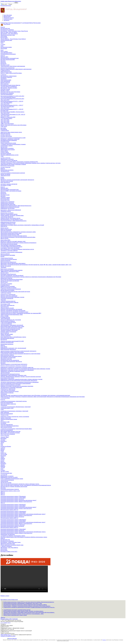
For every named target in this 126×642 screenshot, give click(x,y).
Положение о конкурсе (6, 77)
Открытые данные (5, 197)
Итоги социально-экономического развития (11, 270)
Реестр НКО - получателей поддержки (10, 432)
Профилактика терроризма (7, 203)
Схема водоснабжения (6, 323)
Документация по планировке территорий (11, 387)
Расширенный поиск (6, 5)
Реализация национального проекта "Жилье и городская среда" (16, 515)
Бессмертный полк (5, 28)
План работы (4, 346)
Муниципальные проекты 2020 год (9, 518)
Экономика (3, 267)
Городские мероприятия (15, 22)
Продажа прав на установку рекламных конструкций (14, 486)
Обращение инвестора (6, 358)
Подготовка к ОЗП (5, 304)
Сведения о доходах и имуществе (9, 160)
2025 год (3, 492)
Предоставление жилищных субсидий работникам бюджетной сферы (18, 237)
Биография (3, 128)
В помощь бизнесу (5, 285)
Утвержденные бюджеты (7, 258)
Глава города (4, 126)
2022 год (3, 503)
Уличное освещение (5, 335)
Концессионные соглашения (8, 321)
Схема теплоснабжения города (8, 322)
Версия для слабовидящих (14, 1)
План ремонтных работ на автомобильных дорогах (13, 337)
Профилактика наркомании (7, 201)
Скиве (2, 451)
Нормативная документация (8, 534)
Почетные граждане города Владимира (10, 91)
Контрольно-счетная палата (7, 165)
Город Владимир (8, 15)
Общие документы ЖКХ (7, 334)
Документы (6, 20)
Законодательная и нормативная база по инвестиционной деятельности (18, 351)
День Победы (7, 24)
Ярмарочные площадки (6, 278)
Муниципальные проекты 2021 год (9, 509)
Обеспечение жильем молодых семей (10, 234)
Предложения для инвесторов (8, 357)
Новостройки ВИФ (5, 240)
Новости (3, 27)
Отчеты (2, 178)
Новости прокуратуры (6, 229)
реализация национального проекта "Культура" (12, 499)
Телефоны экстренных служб (8, 223)
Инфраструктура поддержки (8, 286)
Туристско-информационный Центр (10, 425)
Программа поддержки (6, 283)
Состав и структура (5, 134)
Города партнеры (5, 435)
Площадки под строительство (8, 294)
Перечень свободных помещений (9, 295)
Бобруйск (3, 462)
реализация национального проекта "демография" (13, 505)
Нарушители (4, 339)
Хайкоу (2, 457)
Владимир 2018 (4, 110)
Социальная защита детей (7, 408)
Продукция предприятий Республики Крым (12, 279)
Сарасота (3, 447)
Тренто (2, 442)
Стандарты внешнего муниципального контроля (13, 172)
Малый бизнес (7, 16)
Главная (3, 22)
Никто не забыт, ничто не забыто (9, 32)
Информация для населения (7, 208)
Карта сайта (9, 618)
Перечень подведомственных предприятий (11, 309)
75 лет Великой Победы (27, 22)
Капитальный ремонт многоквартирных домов (12, 326)
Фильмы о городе (5, 90)
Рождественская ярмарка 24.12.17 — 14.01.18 (12, 109)
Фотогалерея (4, 36)
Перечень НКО (4, 57)
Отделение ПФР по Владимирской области (11, 246)
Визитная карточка (5, 133)
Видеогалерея (37, 22)
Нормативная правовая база (7, 67)
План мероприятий (5, 81)
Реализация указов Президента (8, 274)
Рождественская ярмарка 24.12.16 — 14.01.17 (12, 105)
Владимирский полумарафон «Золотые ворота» (12, 111)
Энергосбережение (5, 318)
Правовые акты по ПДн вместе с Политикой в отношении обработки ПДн (19, 161)
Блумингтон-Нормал (6, 446)
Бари (2, 443)
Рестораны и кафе (5, 421)
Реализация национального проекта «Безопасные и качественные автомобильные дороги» (23, 531)
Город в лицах (4, 51)
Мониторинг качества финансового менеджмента (13, 263)
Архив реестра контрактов (7, 480)
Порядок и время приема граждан (9, 214)
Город (6, 22)
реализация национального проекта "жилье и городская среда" (16, 508)
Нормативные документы (7, 170)
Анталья (3, 467)
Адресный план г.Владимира (8, 390)
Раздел (10, 4)
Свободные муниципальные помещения (11, 289)
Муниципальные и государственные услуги (12, 219)
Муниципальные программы (8, 255)
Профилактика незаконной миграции (10, 207)
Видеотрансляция (5, 198)
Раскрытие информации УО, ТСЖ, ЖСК (11, 319)
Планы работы (4, 150)
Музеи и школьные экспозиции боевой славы (12, 545)
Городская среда (5, 306)
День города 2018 (5, 113)
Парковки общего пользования (8, 331)
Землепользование (5, 372)
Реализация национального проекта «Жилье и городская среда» (16, 533)
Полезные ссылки (5, 64)
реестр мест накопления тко (7, 305)
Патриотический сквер (6, 40)
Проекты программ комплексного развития (11, 327)
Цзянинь (3, 458)
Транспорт (3, 299)
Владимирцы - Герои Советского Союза (10, 542)
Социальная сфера (5, 398)
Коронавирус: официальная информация (11, 209)
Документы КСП (5, 171)
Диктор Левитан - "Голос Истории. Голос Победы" (13, 39)
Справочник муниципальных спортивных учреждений (14, 411)
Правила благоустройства (7, 392)
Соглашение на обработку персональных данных (13, 535)
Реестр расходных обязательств (8, 262)
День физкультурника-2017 (7, 106)
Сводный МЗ (4, 474)
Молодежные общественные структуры (10, 431)
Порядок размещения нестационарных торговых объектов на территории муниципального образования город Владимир (31, 276)
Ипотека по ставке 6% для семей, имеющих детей (13, 241)
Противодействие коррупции (8, 204)
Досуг (2, 420)
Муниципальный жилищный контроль (10, 329)
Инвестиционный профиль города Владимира (12, 352)
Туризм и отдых (5, 415)
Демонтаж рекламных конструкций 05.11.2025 (12, 341)
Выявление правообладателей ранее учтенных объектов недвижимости (18, 242)
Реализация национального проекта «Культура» (12, 530)
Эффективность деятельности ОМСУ (10, 271)
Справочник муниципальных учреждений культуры (14, 401)
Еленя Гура (3, 453)
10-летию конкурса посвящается (9, 86)
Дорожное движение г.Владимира (9, 330)
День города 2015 (5, 100)
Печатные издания (5, 89)
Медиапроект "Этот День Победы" (9, 33)
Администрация (5, 130)
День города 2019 (5, 115)
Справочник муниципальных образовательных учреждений (16, 406)
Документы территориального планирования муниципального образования (19, 382)
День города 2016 (5, 104)
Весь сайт (4, 4)
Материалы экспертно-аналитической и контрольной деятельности (17, 179)
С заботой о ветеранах (6, 546)
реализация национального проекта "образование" (13, 504)
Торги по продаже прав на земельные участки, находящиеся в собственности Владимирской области (26, 485)
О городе (3, 44)
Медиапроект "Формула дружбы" (9, 87)
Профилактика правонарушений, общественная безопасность (16, 205)
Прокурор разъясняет (6, 230)
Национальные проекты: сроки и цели (10, 490)
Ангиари (3, 439)
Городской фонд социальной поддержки (11, 245)
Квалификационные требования (9, 140)
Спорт (2, 409)
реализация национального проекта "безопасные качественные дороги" (18, 507)
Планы (2, 177)
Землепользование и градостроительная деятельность (14, 364)
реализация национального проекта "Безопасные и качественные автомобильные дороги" (23, 522)
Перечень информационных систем (9, 154)
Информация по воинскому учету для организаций (13, 348)
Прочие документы (5, 174)
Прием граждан (4, 227)
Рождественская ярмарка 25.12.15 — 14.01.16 (12, 101)
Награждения (4, 147)
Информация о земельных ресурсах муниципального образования (17, 370)
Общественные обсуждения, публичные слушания (13, 164)
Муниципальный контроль (7, 338)
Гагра (2, 468)
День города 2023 (5, 122)
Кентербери (3, 438)
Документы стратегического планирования (11, 252)
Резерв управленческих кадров (8, 143)
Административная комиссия (8, 301)
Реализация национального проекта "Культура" (12, 516)
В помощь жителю (5, 317)
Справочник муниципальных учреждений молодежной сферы (16, 428)
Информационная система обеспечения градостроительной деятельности (19, 380)
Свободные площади (6, 292)
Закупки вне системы (6, 482)
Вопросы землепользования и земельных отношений (14, 365)
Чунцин (3, 459)
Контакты (3, 60)
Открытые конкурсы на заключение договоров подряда (14, 312)
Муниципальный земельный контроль (10, 374)
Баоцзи (2, 461)
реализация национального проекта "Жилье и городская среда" (16, 501)
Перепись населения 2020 (7, 342)
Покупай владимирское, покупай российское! (12, 275)
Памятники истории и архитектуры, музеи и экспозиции (15, 416)
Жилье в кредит (4, 238)
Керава (2, 450)
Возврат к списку (5, 595)
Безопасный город (5, 200)
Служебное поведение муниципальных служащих (13, 144)
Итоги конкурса (5, 83)
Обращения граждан (9, 17)
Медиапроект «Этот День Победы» (9, 547)
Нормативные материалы (7, 344)
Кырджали (3, 455)
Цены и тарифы (4, 315)
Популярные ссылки (6, 599)
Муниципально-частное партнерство (10, 360)
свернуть (3, 617)
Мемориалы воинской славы (8, 35)
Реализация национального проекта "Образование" (13, 511)
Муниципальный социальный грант (10, 58)
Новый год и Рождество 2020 (8, 117)
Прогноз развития (5, 253)
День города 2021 (5, 119)
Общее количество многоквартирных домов (12, 314)
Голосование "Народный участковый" (10, 248)
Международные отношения (8, 434)
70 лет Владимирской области (8, 97)
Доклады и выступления (7, 181)
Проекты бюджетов (5, 260)
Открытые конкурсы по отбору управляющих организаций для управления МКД (21, 313)
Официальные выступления (8, 149)
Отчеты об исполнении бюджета (9, 259)
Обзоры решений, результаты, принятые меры (12, 215)
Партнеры (3, 487)
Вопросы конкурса (5, 82)
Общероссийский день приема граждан (10, 218)
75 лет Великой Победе (6, 118)
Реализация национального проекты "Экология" (13, 524)
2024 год (3, 493)
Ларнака (3, 464)
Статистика (15, 618)
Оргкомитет (4, 78)
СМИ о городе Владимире (7, 123)
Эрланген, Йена (5, 437)
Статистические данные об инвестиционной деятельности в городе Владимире (20, 353)
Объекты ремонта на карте (7, 308)
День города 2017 (5, 107)
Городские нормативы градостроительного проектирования (15, 383)
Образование (4, 405)
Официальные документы (7, 148)
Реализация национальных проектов (10, 489)
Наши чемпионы (5, 412)
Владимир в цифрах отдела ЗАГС (9, 551)
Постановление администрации (8, 76)
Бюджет (2, 256)
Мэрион (3, 449)
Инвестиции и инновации (7, 268)
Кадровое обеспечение (6, 136)
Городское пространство (7, 424)
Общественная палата (6, 71)
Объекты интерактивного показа (9, 419)
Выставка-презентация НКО (8, 59)
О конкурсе (3, 74)
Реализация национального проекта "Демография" (13, 512)
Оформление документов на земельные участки (12, 371)
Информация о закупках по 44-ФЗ (9, 477)
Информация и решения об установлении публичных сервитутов (17, 367)
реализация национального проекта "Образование (13, 496)
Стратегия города (8, 19)
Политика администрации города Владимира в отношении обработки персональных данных (24, 537)
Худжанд (3, 470)
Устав (2, 45)
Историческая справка (6, 47)
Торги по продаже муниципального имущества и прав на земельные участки (20, 484)
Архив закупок (4, 481)
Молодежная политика (6, 427)
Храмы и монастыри (6, 417)
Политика (104, 639)
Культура (3, 399)
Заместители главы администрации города (11, 132)
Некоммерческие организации (8, 54)
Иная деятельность (5, 182)
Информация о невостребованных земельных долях (13, 375)
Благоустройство (5, 333)
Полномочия (4, 129)
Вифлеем (3, 466)
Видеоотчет (3, 63)
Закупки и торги (5, 471)
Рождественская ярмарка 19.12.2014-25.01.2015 (12, 98)
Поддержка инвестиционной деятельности (11, 361)
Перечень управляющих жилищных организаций (13, 310)
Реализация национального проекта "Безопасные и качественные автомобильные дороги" (23, 514)
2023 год (3, 494)
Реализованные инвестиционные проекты (11, 356)
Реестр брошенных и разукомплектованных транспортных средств (17, 249)
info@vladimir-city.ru (5, 634)
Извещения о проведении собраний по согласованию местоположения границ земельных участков (25, 368)
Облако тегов (14, 599)
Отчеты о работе (5, 152)
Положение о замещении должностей (10, 139)
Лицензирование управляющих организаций (12, 325)
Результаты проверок (6, 153)
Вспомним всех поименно (7, 29)
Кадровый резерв (5, 141)
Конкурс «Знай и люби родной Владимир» (11, 73)
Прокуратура (4, 226)
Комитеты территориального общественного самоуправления (16, 69)
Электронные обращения (7, 216)
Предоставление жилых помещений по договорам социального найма (18, 231)
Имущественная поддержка (7, 290)
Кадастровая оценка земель (7, 378)
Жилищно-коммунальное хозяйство (9, 302)
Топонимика (4, 394)
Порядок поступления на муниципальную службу (13, 137)
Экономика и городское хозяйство (9, 250)
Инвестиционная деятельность (8, 349)
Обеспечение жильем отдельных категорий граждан (14, 235)
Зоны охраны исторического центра (10, 391)
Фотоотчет (3, 62)
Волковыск (3, 463)
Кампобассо (4, 441)
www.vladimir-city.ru (5, 622)
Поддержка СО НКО (6, 185)
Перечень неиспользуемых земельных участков (12, 297)
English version (4, 1)
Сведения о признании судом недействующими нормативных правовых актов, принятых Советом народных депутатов (30, 163)
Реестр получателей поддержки (8, 287)
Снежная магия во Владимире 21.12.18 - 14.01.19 (13, 114)
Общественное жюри (6, 80)
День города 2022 (5, 121)
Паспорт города (4, 272)
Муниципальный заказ (6, 473)
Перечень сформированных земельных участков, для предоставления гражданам (21, 376)
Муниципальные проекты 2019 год (9, 527)
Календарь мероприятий (7, 402)
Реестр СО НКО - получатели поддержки (11, 190)
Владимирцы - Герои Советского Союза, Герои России (14, 31)
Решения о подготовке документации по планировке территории (17, 386)
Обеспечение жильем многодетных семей (11, 233)
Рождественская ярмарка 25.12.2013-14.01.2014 (12, 96)
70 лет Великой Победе (6, 52)
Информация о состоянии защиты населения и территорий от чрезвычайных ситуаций (22, 225)
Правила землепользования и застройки (10, 384)
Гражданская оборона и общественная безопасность (13, 220)
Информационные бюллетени (8, 222)
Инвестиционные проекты (7, 355)
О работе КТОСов (5, 70)
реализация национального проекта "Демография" (13, 497)
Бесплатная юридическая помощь (9, 244)
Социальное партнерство (7, 298)
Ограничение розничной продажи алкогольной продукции (15, 291)
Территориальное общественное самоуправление (13, 66)
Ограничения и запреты (7, 145)
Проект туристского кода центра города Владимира (13, 125)
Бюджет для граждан (6, 266)
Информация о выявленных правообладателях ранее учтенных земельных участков (21, 379)
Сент (2, 445)
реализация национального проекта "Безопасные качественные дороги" (18, 500)
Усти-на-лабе (4, 454)
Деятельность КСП (5, 175)
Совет (2, 156)
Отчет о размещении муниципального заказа (12, 478)
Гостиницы (3, 423)
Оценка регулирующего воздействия (10, 280)
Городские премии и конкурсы (8, 403)
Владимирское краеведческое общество (10, 85)
